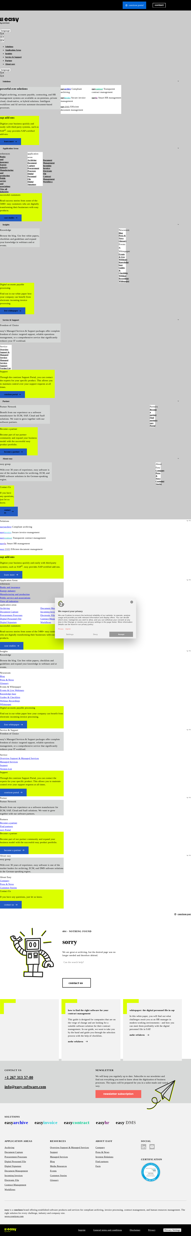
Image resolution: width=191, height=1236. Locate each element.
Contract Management (49, 177)
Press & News (122, 237)
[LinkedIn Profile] (143, 1146)
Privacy (152, 1230)
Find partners (152, 419)
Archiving (32, 160)
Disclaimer (135, 1230)
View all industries (4, 190)
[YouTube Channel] (152, 1146)
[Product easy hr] (102, 1122)
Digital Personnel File (32, 176)
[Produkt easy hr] (126, 1122)
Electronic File (47, 172)
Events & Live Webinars (122, 257)
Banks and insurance (4, 159)
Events (53, 1171)
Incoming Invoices (47, 167)
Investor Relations (104, 1157)
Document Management (49, 161)
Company (158, 470)
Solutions (9, 46)
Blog (121, 233)
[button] (2, 34)
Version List (5, 368)
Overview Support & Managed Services (4, 353)
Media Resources (58, 1166)
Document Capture (32, 164)
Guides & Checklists (122, 270)
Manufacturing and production (4, 173)
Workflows (48, 182)
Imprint (81, 1230)
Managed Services (4, 361)
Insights (8, 53)
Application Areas (13, 50)
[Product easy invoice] (46, 1122)
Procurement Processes (33, 169)
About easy (10, 64)
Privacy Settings (172, 1230)
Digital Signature (32, 183)
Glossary (122, 241)
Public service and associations (4, 182)
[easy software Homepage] (10, 1230)
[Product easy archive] (16, 1122)
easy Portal (152, 424)
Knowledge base (122, 263)
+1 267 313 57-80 (19, 1077)
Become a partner (152, 412)
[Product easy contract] (76, 1122)
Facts (98, 1166)
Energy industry (3, 166)
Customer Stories (158, 482)
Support (3, 366)
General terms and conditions (107, 1230)
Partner (8, 60)
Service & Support (13, 57)
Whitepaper (122, 281)
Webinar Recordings (122, 277)
